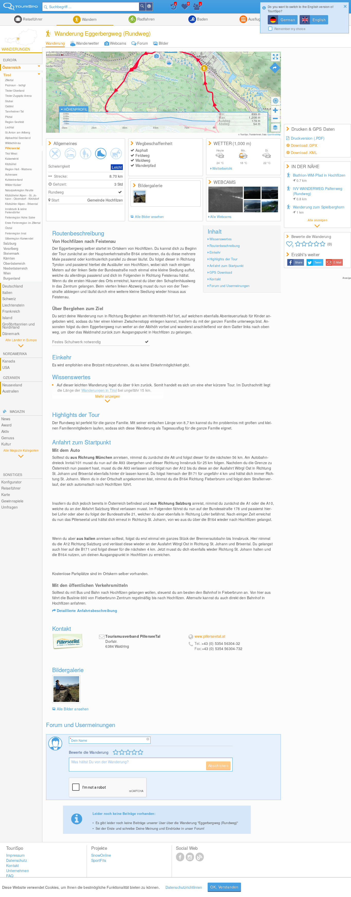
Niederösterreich (15, 268)
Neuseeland (12, 384)
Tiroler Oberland (15, 90)
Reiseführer (32, 19)
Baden (202, 19)
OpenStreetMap (274, 134)
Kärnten (9, 258)
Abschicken (218, 765)
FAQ (9, 875)
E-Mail (337, 262)
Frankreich (11, 311)
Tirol (7, 75)
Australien (10, 391)
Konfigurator (11, 481)
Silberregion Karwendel (19, 238)
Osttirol (9, 106)
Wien (7, 273)
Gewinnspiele (12, 500)
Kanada (8, 361)
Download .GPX (304, 145)
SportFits (98, 860)
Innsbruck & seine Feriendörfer (16, 210)
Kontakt (215, 279)
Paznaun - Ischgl (15, 85)
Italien (7, 292)
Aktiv (5, 431)
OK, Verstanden (224, 887)
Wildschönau (13, 143)
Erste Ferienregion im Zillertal (22, 223)
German (288, 19)
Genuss (7, 437)
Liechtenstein (13, 305)
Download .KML (304, 152)
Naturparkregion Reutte (19, 190)
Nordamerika (15, 353)
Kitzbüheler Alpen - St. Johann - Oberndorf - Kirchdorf (22, 196)
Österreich (11, 67)
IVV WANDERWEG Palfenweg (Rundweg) (317, 193)
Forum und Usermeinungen (229, 285)
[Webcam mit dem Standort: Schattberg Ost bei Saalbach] (270, 206)
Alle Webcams (220, 216)
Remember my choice (290, 28)
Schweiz (9, 298)
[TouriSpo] (21, 7)
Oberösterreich (14, 263)
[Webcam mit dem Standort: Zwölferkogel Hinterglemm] (252, 206)
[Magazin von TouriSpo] (200, 857)
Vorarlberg (10, 248)
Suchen (145, 6)
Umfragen (9, 507)
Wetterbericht (222, 168)
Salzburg (9, 243)
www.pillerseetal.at (210, 636)
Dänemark (11, 333)
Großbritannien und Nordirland (18, 325)
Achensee (11, 174)
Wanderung (55, 43)
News (6, 418)
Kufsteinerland (14, 180)
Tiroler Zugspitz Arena (18, 96)
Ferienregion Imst (15, 233)
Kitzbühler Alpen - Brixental (21, 204)
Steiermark (11, 253)
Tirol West (11, 153)
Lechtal (9, 127)
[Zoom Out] (275, 118)
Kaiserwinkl (12, 158)
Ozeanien (11, 377)
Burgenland (11, 278)
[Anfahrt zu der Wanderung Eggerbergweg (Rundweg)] (275, 68)
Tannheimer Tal (14, 111)
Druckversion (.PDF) (308, 138)
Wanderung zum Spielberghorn (319, 209)
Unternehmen (17, 870)
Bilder (163, 43)
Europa (9, 60)
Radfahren (145, 19)
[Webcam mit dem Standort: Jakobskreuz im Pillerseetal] (252, 193)
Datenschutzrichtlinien (183, 887)
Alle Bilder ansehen (149, 216)
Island (7, 317)
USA (6, 367)
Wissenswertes (220, 239)
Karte (5, 494)
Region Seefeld (14, 122)
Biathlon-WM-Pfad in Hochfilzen (319, 178)
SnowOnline (101, 855)
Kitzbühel (10, 164)
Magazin (17, 411)
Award (6, 424)
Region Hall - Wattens (18, 169)
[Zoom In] (275, 110)
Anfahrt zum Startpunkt (226, 265)
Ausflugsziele (258, 19)
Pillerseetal (12, 148)
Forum (142, 43)
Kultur (6, 443)
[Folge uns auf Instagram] (190, 857)
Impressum (15, 855)
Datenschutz (16, 860)
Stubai (9, 101)
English (319, 19)
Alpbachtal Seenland (18, 138)
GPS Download (220, 272)
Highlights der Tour (223, 259)
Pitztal (9, 117)
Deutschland (12, 286)
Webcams (118, 43)
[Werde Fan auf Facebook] (180, 857)
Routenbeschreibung (224, 245)
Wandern (89, 19)
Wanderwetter (87, 43)
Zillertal (9, 80)
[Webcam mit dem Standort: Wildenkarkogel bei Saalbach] (270, 193)
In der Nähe (152, 7)
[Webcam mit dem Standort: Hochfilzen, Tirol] (225, 199)
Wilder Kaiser (13, 185)
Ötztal (8, 228)
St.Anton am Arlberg (17, 132)
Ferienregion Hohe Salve (20, 217)
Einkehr (214, 252)
